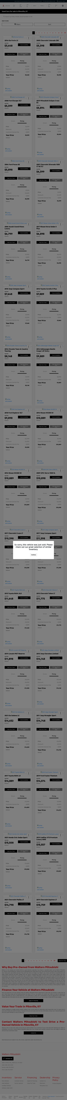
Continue (33, 554)
